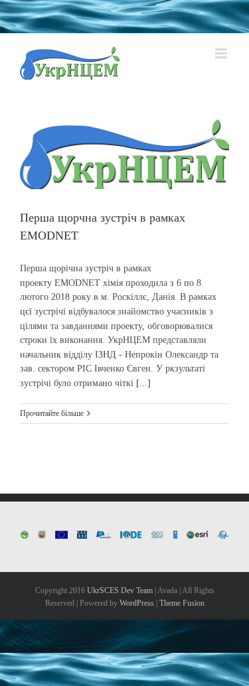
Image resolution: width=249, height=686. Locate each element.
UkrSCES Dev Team (120, 590)
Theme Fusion (182, 603)
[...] (143, 383)
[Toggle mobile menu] (222, 53)
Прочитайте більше (52, 413)
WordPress (137, 603)
